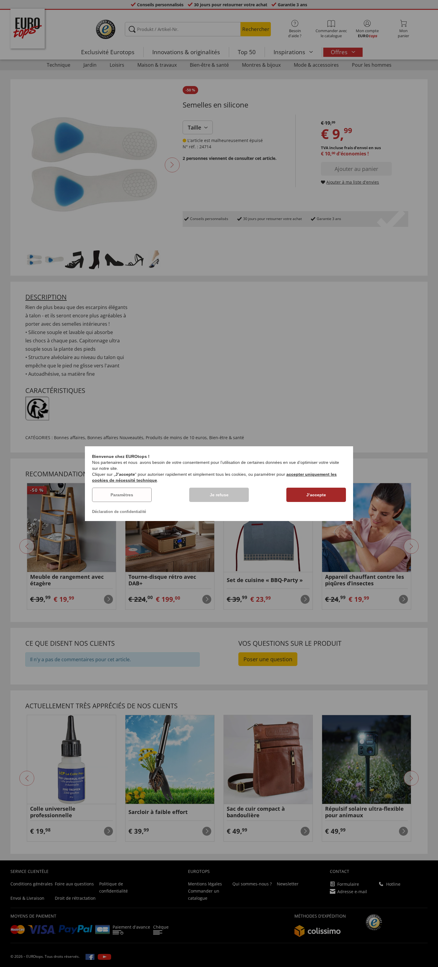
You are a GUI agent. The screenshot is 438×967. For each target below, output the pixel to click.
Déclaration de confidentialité (119, 511)
